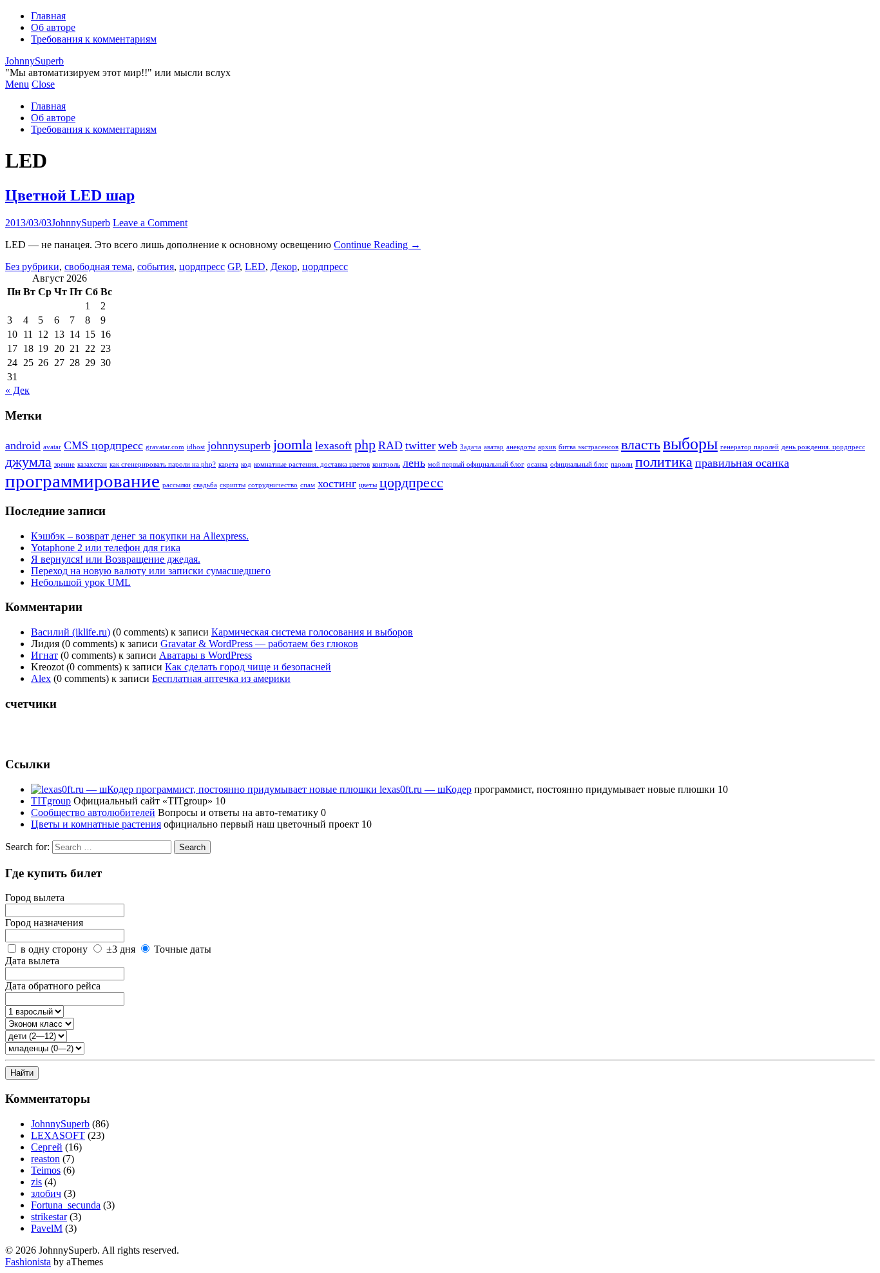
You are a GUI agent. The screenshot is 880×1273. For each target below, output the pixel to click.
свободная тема (98, 266)
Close (43, 84)
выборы (690, 443)
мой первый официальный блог (476, 464)
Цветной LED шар (70, 195)
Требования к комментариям (94, 39)
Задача (470, 447)
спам (307, 485)
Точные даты (182, 949)
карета (228, 464)
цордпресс (202, 266)
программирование (82, 481)
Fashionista (28, 1261)
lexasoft (333, 445)
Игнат (44, 655)
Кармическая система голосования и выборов (312, 632)
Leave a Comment (150, 222)
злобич (46, 1193)
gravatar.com (165, 447)
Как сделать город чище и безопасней (248, 666)
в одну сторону (54, 949)
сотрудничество (273, 485)
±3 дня (120, 949)
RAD (390, 445)
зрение (64, 464)
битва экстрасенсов (588, 447)
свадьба (205, 485)
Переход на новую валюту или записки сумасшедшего (151, 570)
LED (255, 266)
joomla (292, 444)
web (447, 445)
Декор (284, 266)
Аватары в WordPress (205, 655)
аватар (494, 447)
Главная (48, 15)
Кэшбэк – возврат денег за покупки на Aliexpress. (140, 535)
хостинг (337, 483)
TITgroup (51, 800)
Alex (41, 678)
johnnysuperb (239, 445)
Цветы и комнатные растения (96, 824)
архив (547, 447)
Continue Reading (377, 244)
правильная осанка (742, 462)
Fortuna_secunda (65, 1205)
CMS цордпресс (103, 445)
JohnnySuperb (34, 60)
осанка (537, 464)
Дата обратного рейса (52, 985)
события (155, 266)
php (365, 444)
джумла (28, 462)
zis (36, 1181)
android (23, 445)
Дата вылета (32, 960)
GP (233, 266)
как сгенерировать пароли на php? (163, 464)
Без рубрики (32, 266)
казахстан (92, 464)
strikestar (49, 1216)
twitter (420, 445)
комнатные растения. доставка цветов (312, 464)
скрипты (232, 485)
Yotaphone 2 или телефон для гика (105, 547)
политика (664, 462)
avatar (52, 447)
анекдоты (520, 447)
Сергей (46, 1147)
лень (414, 462)
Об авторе (53, 27)
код (246, 464)
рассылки (176, 485)
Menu (17, 84)
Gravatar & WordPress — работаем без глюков (259, 643)
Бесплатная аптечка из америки (221, 678)
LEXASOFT (58, 1135)
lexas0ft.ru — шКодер (424, 789)
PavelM (46, 1228)
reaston (45, 1158)
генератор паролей (749, 447)
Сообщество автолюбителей (93, 812)
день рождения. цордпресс (823, 447)
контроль (386, 464)
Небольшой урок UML (81, 582)
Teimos (46, 1170)
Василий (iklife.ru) (70, 632)
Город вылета (34, 897)
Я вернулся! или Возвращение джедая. (115, 559)
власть (640, 444)
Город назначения (44, 922)
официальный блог (579, 464)
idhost (196, 447)
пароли (622, 464)
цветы (368, 485)
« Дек (17, 390)
